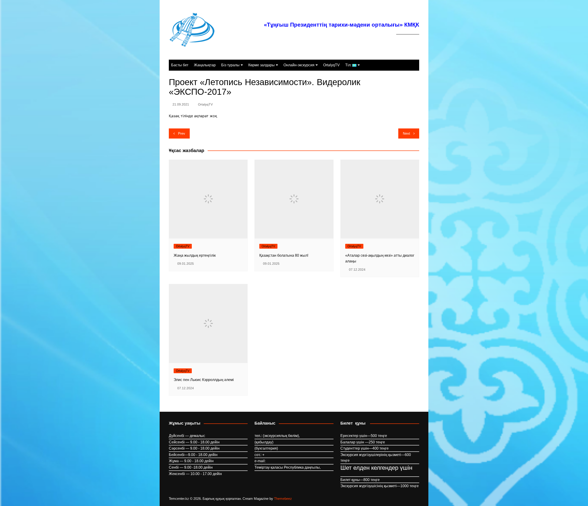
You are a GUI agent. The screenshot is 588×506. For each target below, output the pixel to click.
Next (406, 133)
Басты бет (179, 65)
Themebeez (283, 498)
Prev (181, 133)
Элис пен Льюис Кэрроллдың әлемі (204, 380)
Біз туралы (230, 65)
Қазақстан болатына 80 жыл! (283, 255)
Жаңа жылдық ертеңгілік (195, 255)
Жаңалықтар (205, 65)
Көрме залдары (261, 65)
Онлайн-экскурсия (298, 65)
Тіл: (348, 65)
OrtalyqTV (331, 65)
